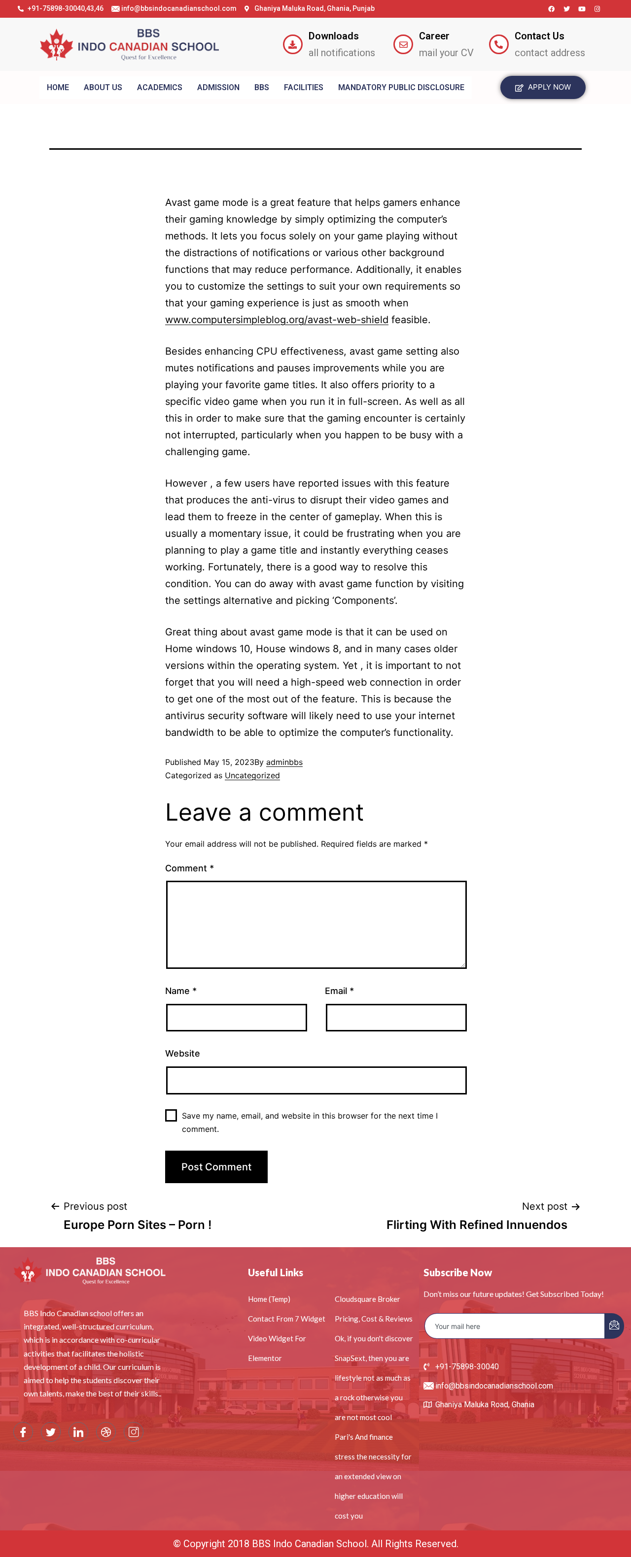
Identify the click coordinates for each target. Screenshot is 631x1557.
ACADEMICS (159, 87)
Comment (189, 868)
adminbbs (284, 762)
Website (182, 1053)
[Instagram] (597, 8)
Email (339, 991)
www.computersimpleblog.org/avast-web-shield (276, 320)
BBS (261, 87)
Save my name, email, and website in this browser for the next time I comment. (310, 1122)
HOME (58, 87)
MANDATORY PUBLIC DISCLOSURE (401, 87)
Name (181, 991)
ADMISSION (218, 87)
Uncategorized (252, 775)
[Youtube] (581, 8)
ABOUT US (103, 87)
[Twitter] (566, 8)
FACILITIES (303, 87)
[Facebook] (551, 8)
